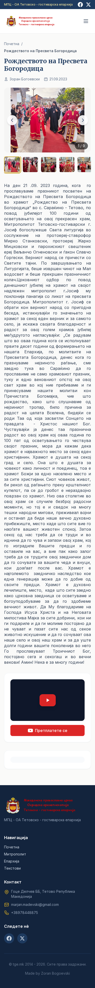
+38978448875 (24, 912)
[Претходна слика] (12, 120)
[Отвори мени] (86, 21)
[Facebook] (80, 4)
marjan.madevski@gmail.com (35, 904)
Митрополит (15, 854)
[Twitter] (88, 4)
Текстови (12, 868)
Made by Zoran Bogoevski (47, 973)
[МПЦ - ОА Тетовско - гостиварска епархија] (30, 21)
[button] (47, 700)
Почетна (11, 44)
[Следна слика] (83, 120)
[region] (47, 131)
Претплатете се (51, 730)
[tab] (12, 164)
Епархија (11, 861)
